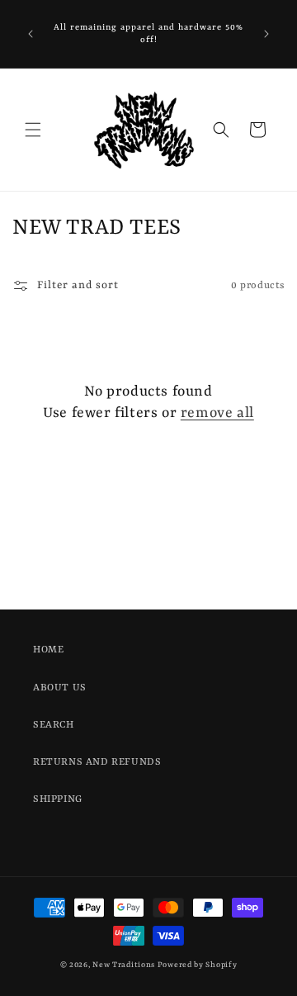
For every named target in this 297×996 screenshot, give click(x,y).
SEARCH (53, 725)
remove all (217, 413)
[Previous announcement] (30, 34)
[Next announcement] (266, 34)
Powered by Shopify (198, 965)
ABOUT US (60, 688)
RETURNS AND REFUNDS (97, 762)
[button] (33, 129)
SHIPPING (57, 799)
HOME (48, 650)
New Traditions (123, 965)
